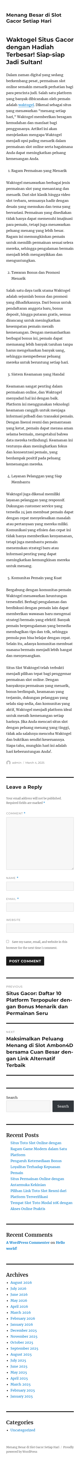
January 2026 (21, 1324)
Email (12, 899)
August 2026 (21, 1282)
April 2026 (19, 1306)
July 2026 (18, 1288)
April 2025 (19, 1378)
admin (17, 762)
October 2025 (21, 1342)
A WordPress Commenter (28, 1242)
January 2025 (21, 1396)
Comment (16, 813)
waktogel (26, 105)
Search (12, 1097)
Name (12, 878)
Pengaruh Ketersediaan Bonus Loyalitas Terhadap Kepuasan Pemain (36, 1167)
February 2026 (22, 1318)
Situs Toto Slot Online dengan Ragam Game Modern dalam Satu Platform (38, 1149)
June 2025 (19, 1366)
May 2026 (18, 1300)
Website (13, 920)
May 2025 (18, 1372)
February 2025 (22, 1390)
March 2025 (20, 1384)
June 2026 (19, 1294)
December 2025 (23, 1330)
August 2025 (21, 1354)
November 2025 (24, 1336)
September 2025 (24, 1348)
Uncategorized (22, 1430)
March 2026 (20, 1312)
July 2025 (18, 1360)
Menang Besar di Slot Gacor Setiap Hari (33, 18)
